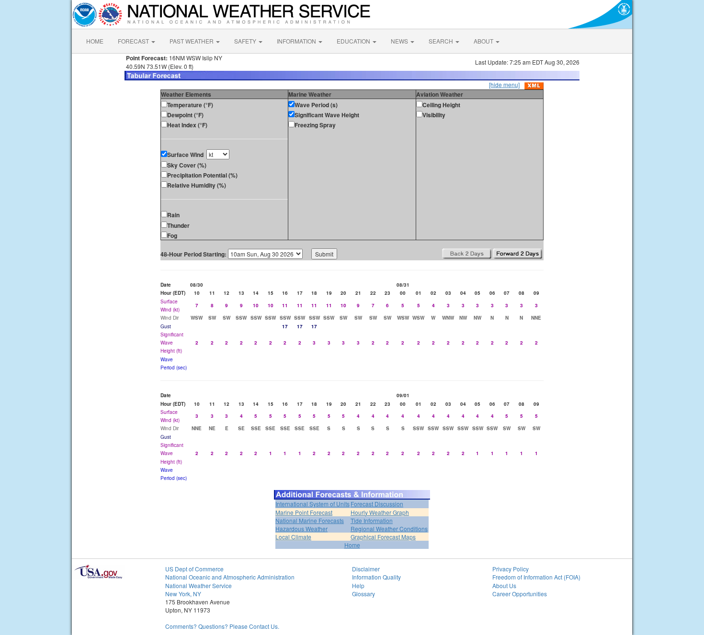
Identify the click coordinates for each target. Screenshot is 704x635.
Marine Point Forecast (303, 512)
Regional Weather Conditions (389, 528)
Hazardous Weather (301, 528)
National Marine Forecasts (309, 520)
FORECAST (134, 41)
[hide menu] (504, 84)
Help (358, 585)
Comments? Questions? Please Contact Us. (222, 626)
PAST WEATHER (192, 41)
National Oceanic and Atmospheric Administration (230, 577)
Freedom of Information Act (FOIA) (536, 577)
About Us (504, 585)
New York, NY (183, 594)
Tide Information (372, 520)
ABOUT (484, 41)
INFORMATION (297, 41)
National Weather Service (198, 585)
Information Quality (376, 577)
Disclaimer (366, 569)
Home (352, 545)
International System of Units (312, 504)
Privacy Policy (510, 569)
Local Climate (293, 537)
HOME (94, 41)
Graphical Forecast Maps (383, 537)
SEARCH (441, 41)
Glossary (363, 594)
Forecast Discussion (377, 504)
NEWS (400, 41)
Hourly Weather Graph (380, 512)
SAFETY (246, 41)
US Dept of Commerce (194, 569)
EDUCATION (354, 41)
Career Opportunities (519, 594)
